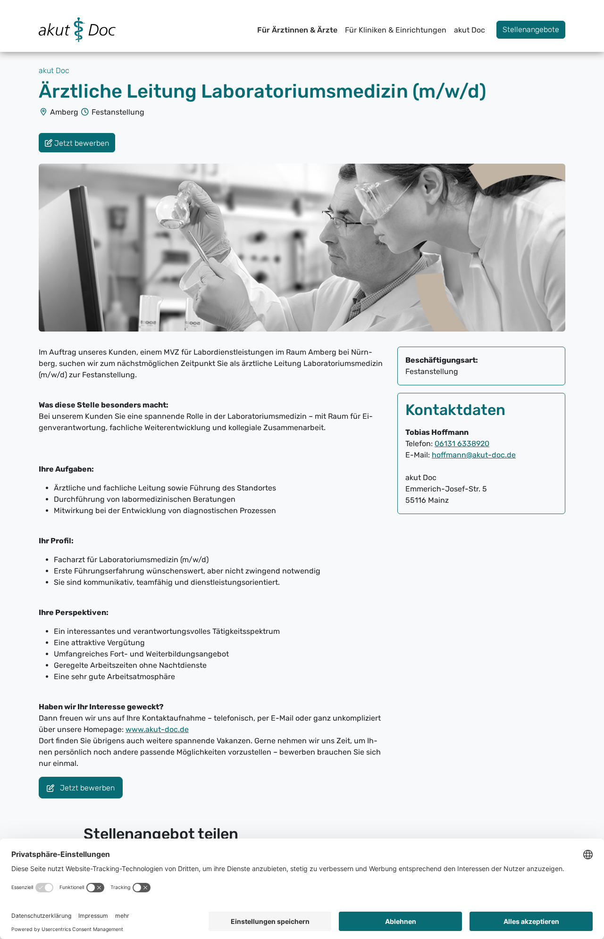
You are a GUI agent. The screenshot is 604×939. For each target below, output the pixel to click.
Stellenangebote (531, 29)
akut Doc (469, 29)
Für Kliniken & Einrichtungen (395, 29)
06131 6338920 (462, 443)
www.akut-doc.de (157, 729)
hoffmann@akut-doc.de (474, 454)
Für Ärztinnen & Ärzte (297, 29)
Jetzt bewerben (86, 788)
